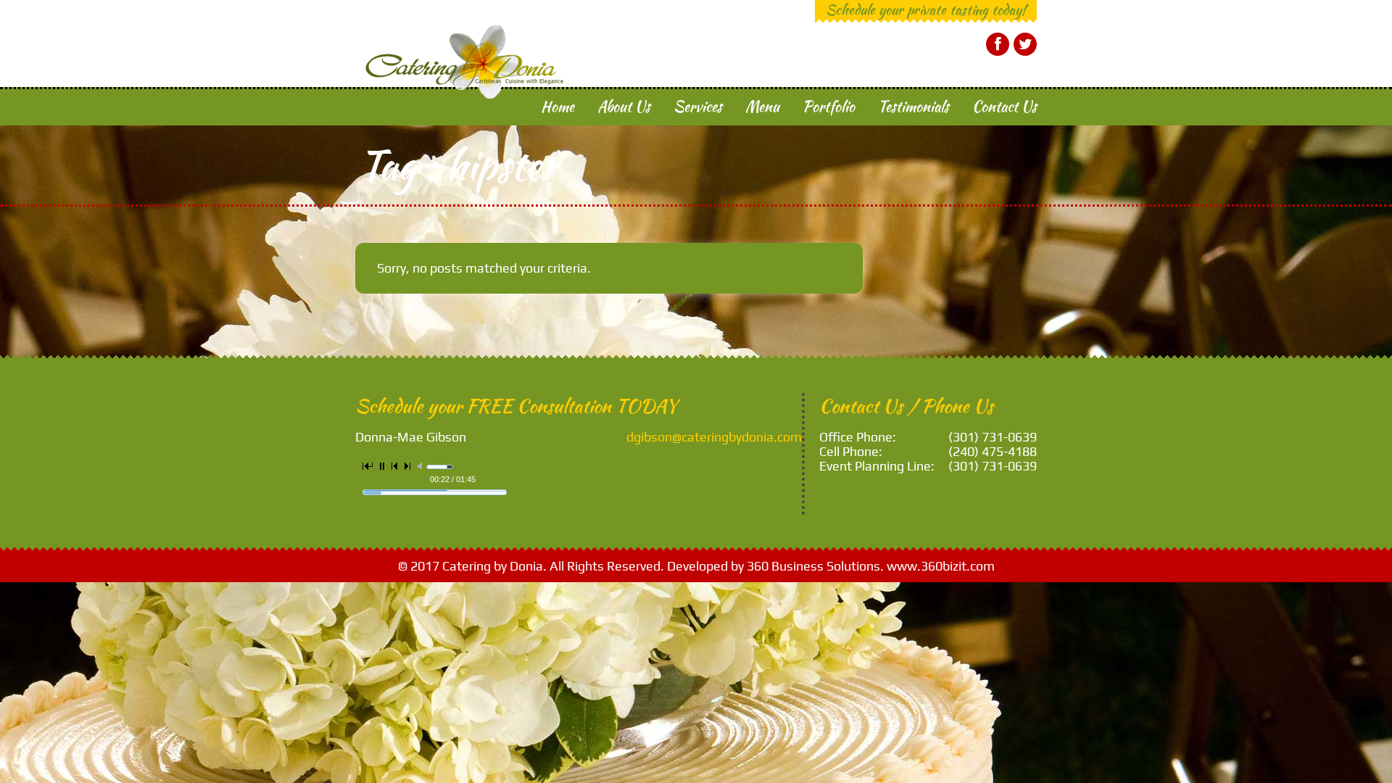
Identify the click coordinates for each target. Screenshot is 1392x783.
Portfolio (829, 106)
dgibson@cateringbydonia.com (714, 436)
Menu (762, 106)
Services (698, 106)
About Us (623, 106)
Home (557, 106)
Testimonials (913, 106)
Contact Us (1004, 106)
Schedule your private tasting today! (926, 9)
